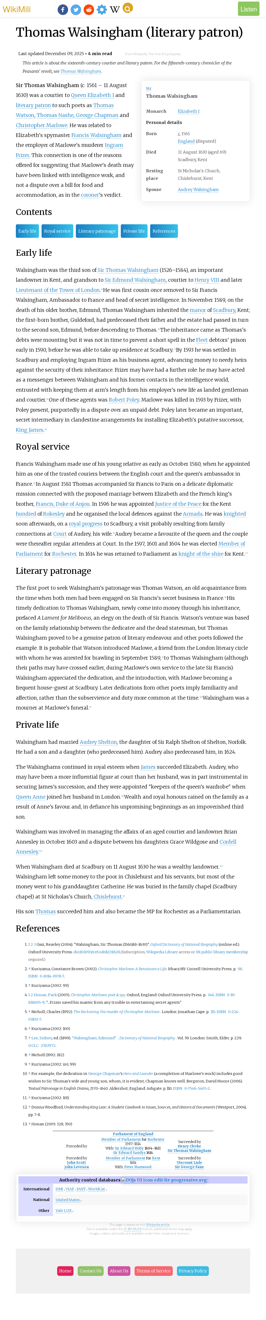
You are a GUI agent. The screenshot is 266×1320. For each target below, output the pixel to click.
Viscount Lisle (189, 1162)
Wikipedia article (158, 1224)
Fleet (202, 340)
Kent (156, 1158)
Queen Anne (30, 797)
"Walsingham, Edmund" (94, 1038)
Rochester (64, 554)
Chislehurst (108, 897)
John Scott (76, 1162)
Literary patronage (97, 231)
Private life (134, 231)
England (186, 141)
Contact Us (91, 1270)
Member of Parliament (121, 1139)
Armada (193, 514)
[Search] (128, 8)
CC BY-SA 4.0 (133, 1229)
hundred (26, 514)
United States (68, 1200)
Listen (249, 8)
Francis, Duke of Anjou (63, 504)
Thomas (45, 911)
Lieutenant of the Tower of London (58, 290)
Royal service (57, 231)
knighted (235, 514)
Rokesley (54, 514)
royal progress (86, 524)
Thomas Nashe (55, 115)
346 (211, 995)
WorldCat (96, 1189)
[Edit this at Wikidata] (164, 1180)
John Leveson (76, 1167)
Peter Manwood (137, 1167)
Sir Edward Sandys (129, 1153)
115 (213, 1011)
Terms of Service (154, 1270)
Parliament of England (133, 1134)
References (164, 231)
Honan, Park (45, 995)
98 (240, 969)
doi (76, 952)
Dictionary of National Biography (147, 1038)
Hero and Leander (138, 1073)
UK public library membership (222, 952)
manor (198, 310)
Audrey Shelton (98, 742)
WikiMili (17, 9)
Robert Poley (124, 400)
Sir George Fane (189, 1167)
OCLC (33, 1045)
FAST (81, 1189)
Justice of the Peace (178, 504)
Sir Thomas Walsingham (128, 270)
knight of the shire (200, 554)
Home (65, 1270)
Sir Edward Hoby (129, 1148)
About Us (119, 1270)
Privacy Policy (193, 1270)
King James (29, 430)
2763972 (48, 1045)
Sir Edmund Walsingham (135, 280)
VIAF (70, 1189)
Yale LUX (64, 1210)
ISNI (59, 1189)
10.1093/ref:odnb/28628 (100, 952)
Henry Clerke (189, 1146)
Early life (27, 231)
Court (60, 534)
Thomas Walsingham (81, 71)
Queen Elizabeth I (92, 95)
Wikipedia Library (162, 952)
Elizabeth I (189, 111)
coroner (90, 195)
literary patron (33, 105)
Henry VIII (207, 280)
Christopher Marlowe (41, 125)
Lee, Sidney (41, 1038)
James (148, 767)
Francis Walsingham (96, 135)
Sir (148, 88)
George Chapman (97, 115)
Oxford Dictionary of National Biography (184, 944)
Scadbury (224, 310)
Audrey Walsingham (198, 189)
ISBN (32, 976)
